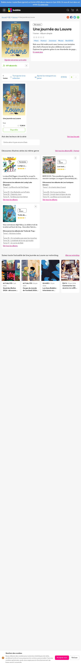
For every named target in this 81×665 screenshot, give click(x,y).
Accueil (4, 17)
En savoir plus (43, 5)
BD (9, 17)
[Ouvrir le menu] (4, 10)
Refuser (75, 658)
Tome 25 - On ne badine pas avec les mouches (20, 238)
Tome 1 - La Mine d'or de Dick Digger (16, 187)
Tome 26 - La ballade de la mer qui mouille (18, 241)
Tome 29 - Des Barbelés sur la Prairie (16, 192)
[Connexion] (77, 10)
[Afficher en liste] (76, 77)
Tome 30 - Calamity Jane (12, 194)
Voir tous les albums (10, 200)
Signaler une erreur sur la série (15, 60)
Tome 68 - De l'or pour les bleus (54, 192)
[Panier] (72, 10)
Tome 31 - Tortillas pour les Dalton (15, 197)
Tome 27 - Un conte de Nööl (13, 243)
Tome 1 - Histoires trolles (12, 233)
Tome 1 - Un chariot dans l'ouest (54, 187)
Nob (4, 123)
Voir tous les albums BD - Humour (67, 151)
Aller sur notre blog (72, 255)
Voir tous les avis (73, 137)
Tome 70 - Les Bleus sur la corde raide (56, 197)
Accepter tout (62, 658)
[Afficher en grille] (71, 77)
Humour (15, 17)
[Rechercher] (68, 10)
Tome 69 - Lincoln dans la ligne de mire (57, 194)
